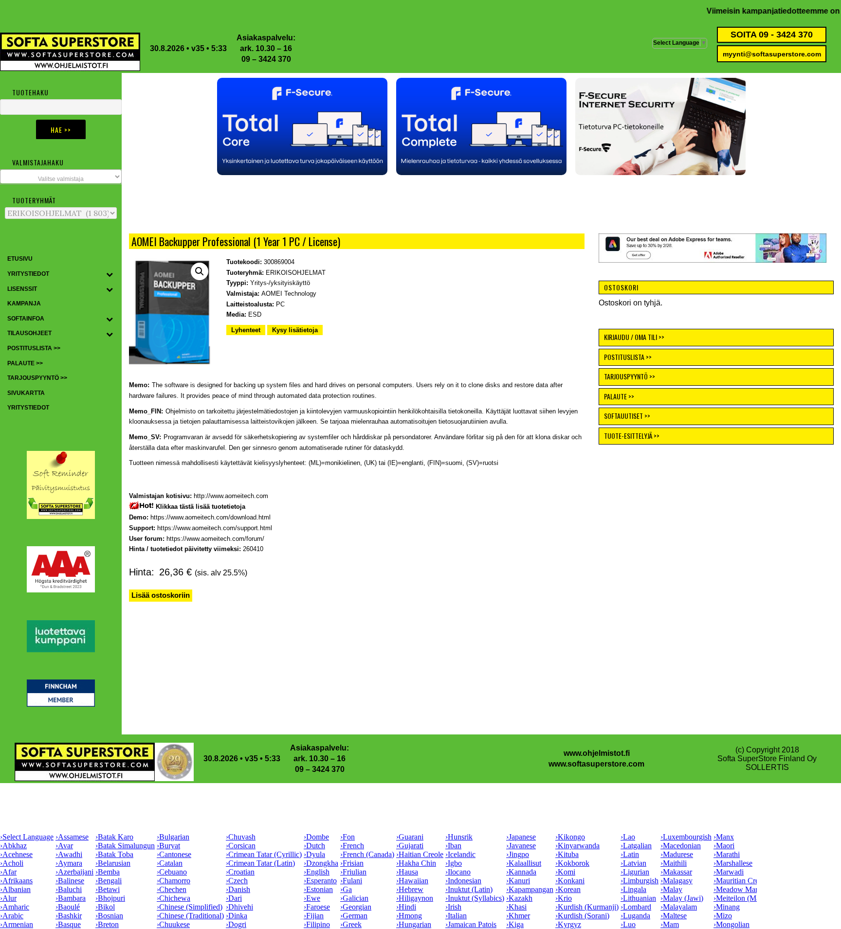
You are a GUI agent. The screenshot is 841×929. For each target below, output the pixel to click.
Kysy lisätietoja (295, 330)
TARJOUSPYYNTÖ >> (629, 376)
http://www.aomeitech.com (231, 496)
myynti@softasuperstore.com (772, 54)
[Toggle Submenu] (109, 274)
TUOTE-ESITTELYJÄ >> (631, 435)
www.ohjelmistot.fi (597, 753)
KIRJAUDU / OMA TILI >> (634, 337)
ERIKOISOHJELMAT (296, 272)
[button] (302, 126)
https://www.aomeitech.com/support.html (214, 528)
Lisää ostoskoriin (160, 595)
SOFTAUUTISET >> (627, 416)
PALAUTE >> (619, 396)
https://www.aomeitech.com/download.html (210, 517)
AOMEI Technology (288, 293)
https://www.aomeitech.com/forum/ (215, 538)
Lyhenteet (245, 330)
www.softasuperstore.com (596, 764)
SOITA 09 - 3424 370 (772, 34)
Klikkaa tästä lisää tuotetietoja (200, 506)
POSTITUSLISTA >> (628, 357)
